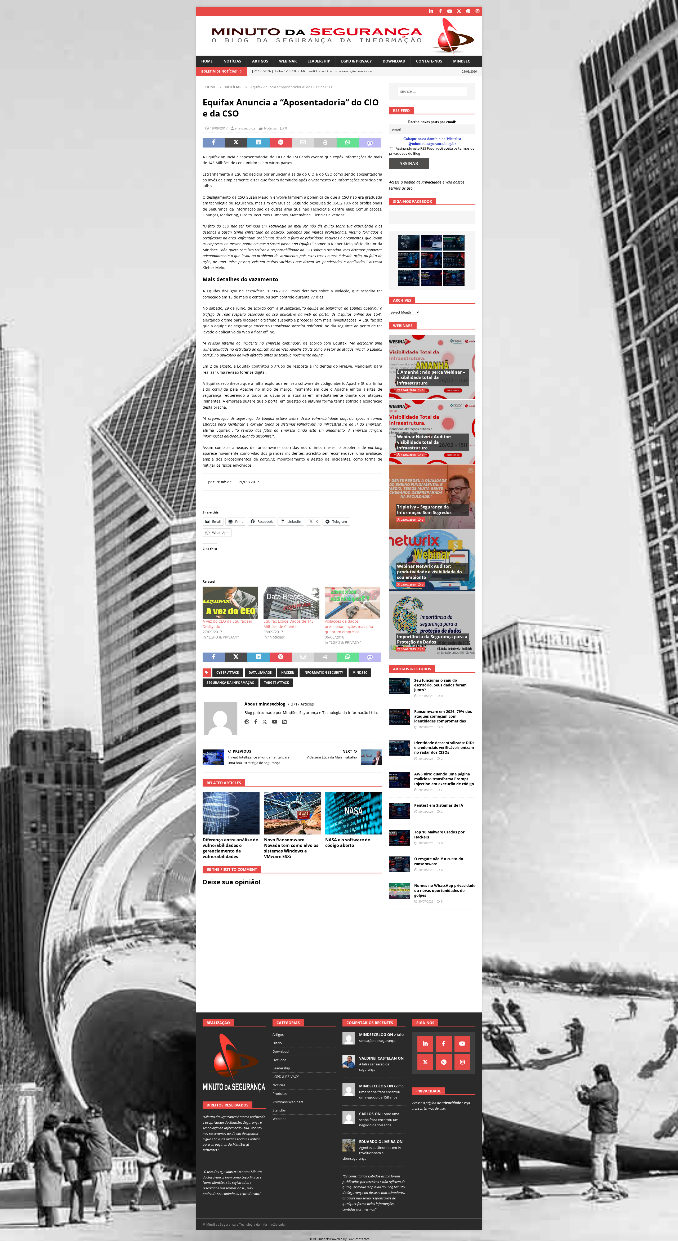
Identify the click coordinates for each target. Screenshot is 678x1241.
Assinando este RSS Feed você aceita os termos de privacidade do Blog (431, 151)
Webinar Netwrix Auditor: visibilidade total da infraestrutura (424, 442)
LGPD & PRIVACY (356, 61)
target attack (276, 682)
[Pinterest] (468, 11)
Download (394, 61)
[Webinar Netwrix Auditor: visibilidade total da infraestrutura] (432, 431)
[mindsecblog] (348, 1041)
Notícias (232, 61)
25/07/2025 (408, 584)
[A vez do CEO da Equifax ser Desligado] (230, 602)
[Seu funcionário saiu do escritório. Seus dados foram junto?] (454, 243)
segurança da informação (231, 682)
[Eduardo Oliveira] (348, 1148)
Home (207, 61)
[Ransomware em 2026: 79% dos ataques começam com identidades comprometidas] (454, 260)
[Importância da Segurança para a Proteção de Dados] (432, 626)
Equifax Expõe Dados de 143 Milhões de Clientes (289, 624)
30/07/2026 (425, 901)
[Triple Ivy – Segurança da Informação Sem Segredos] (432, 496)
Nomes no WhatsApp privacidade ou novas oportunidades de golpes (444, 890)
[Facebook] (440, 11)
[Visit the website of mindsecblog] (246, 721)
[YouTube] (449, 11)
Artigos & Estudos (412, 668)
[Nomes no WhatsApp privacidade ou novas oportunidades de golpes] (399, 891)
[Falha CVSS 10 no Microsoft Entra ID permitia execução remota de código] (409, 260)
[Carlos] (348, 1120)
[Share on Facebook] (214, 143)
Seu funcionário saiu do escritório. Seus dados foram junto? (440, 685)
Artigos (260, 61)
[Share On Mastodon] (370, 143)
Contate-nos (429, 61)
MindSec (461, 61)
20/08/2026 (425, 727)
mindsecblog (245, 128)
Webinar (288, 61)
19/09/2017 (219, 128)
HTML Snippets (319, 1239)
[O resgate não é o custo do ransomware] (399, 864)
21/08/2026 (425, 696)
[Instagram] (477, 11)
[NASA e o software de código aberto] (353, 813)
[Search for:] (432, 91)
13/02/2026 (408, 455)
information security (323, 672)
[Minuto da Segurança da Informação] (339, 52)
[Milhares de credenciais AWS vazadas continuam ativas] (409, 243)
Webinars (403, 325)
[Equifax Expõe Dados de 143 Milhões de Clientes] (291, 602)
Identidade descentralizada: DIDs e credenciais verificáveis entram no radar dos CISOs (444, 747)
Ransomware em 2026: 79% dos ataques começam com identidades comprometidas (443, 716)
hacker (287, 672)
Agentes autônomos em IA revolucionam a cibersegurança (371, 1153)
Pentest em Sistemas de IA (438, 805)
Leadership (318, 61)
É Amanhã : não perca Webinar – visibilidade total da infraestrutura (431, 377)
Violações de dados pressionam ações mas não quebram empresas (349, 626)
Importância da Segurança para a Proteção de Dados (432, 639)
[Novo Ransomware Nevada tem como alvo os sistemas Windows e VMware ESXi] (292, 813)
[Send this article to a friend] (303, 143)
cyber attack (227, 672)
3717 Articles (302, 704)
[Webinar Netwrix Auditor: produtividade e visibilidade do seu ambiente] (432, 561)
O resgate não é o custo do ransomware (438, 861)
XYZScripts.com (359, 1239)
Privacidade (431, 182)
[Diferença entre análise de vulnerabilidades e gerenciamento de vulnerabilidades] (231, 813)
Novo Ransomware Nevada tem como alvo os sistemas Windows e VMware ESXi (291, 848)
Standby (279, 1110)
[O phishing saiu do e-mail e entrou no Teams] (431, 243)
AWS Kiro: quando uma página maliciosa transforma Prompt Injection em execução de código (444, 778)
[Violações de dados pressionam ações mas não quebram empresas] (352, 602)
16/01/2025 (408, 649)
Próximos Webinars (288, 1102)
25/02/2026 (408, 390)
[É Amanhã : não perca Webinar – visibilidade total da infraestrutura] (432, 367)
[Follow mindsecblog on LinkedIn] (282, 721)
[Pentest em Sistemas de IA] (454, 278)
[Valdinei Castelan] (348, 1065)
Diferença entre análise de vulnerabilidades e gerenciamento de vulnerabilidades (230, 848)
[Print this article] (325, 143)
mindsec (360, 672)
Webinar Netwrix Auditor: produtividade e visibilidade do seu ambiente (429, 571)
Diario (277, 1043)
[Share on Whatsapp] (348, 143)
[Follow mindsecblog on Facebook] (253, 721)
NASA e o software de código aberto (347, 842)
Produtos (280, 1093)
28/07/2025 (408, 519)
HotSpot (279, 1059)
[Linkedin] (431, 11)
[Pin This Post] (281, 143)
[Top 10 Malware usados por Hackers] (399, 838)
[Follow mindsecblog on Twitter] (262, 721)
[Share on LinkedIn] (258, 143)
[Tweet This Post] (236, 143)
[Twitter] (458, 11)
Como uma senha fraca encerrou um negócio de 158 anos (381, 1092)
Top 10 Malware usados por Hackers (439, 834)
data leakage (260, 672)
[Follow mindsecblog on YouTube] (272, 721)
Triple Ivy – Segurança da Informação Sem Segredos (424, 509)
